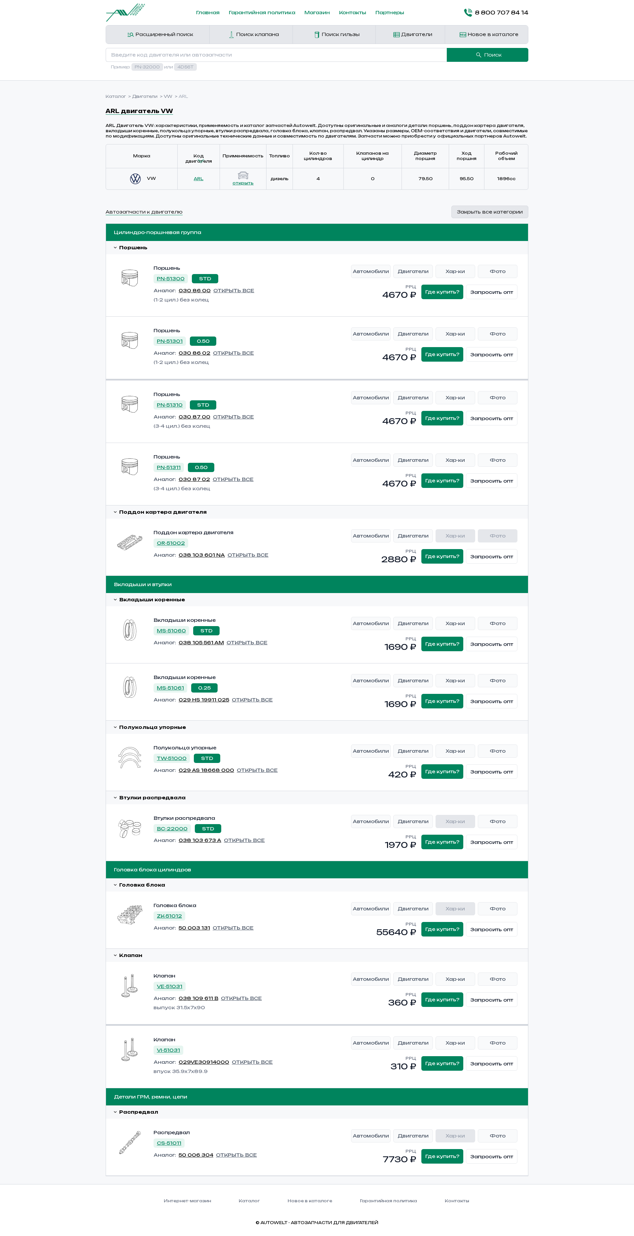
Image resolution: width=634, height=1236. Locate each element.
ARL (198, 178)
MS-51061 (170, 688)
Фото (498, 271)
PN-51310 (170, 405)
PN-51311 (169, 467)
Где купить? (442, 292)
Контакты (352, 12)
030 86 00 (195, 290)
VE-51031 (169, 986)
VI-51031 (168, 1050)
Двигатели (416, 34)
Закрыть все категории (490, 212)
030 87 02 (194, 479)
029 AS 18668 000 (206, 770)
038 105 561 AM (201, 642)
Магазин (317, 12)
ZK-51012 (169, 916)
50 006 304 (196, 1155)
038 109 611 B (198, 998)
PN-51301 (170, 341)
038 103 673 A (200, 840)
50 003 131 (194, 928)
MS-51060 (171, 630)
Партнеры (389, 12)
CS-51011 (169, 1143)
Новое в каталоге (492, 34)
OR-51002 (171, 543)
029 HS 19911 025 (204, 699)
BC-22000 (172, 828)
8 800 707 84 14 (501, 12)
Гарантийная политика (262, 12)
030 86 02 (194, 353)
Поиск (493, 55)
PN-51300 (171, 278)
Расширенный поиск (163, 34)
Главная (208, 12)
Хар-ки (455, 271)
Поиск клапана (257, 34)
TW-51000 (172, 758)
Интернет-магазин (187, 1200)
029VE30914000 (204, 1062)
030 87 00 (194, 416)
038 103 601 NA (202, 555)
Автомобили (371, 271)
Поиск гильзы (340, 34)
